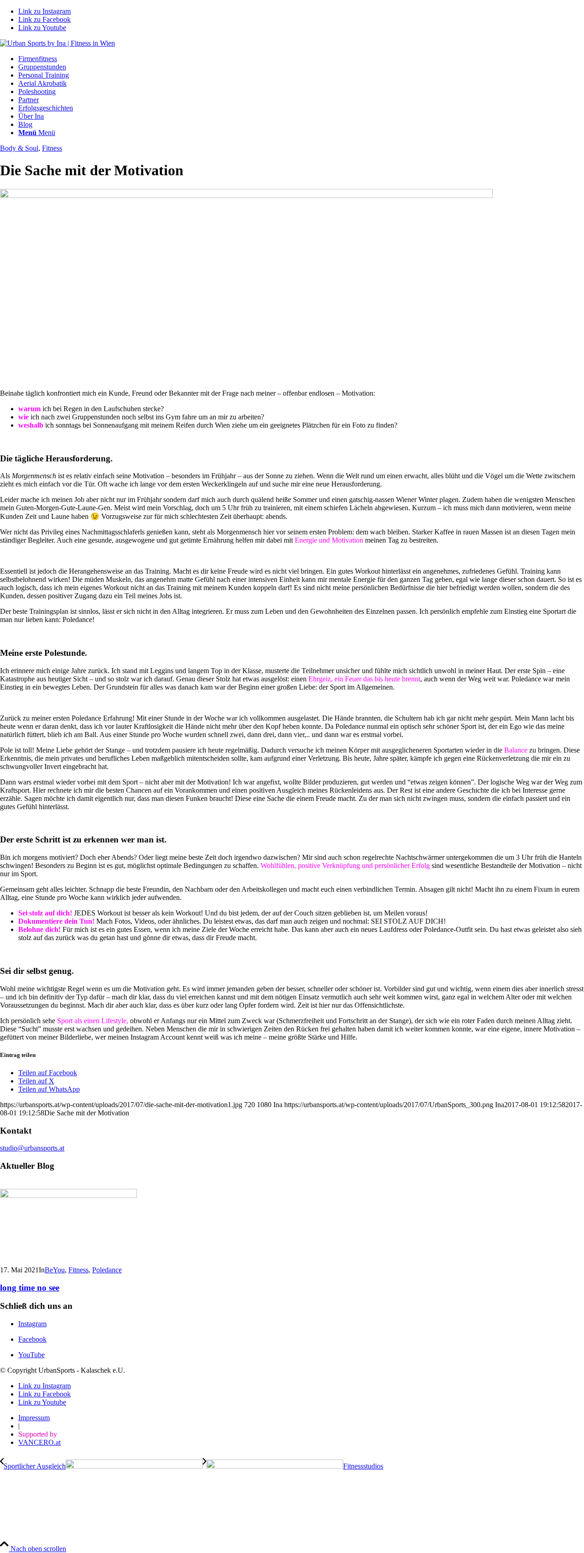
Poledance (107, 1270)
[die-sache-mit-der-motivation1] (246, 195)
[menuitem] (301, 59)
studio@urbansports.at (32, 1148)
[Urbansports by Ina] (57, 43)
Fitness (52, 148)
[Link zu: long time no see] (68, 1195)
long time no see (29, 1287)
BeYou (55, 1270)
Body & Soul (19, 148)
